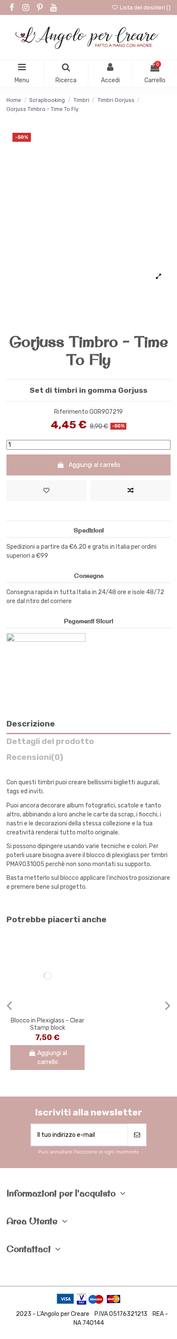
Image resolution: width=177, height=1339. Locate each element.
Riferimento (71, 411)
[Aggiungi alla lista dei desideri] (46, 490)
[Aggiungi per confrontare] (130, 490)
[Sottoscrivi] (137, 1135)
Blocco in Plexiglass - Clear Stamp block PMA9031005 (47, 1028)
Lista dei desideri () (145, 7)
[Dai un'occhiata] (60, 1010)
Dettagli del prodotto (50, 741)
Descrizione (30, 724)
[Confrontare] (47, 1010)
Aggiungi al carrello (94, 465)
